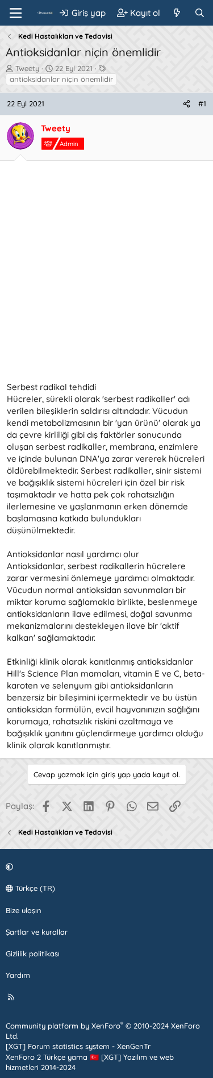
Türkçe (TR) (34, 888)
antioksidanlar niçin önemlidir (61, 79)
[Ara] (200, 12)
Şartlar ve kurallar (37, 931)
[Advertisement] (106, 274)
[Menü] (15, 13)
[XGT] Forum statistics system (78, 1046)
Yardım (18, 975)
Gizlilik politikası (33, 953)
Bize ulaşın (23, 910)
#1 (202, 103)
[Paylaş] (186, 103)
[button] (105, 866)
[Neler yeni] (177, 12)
